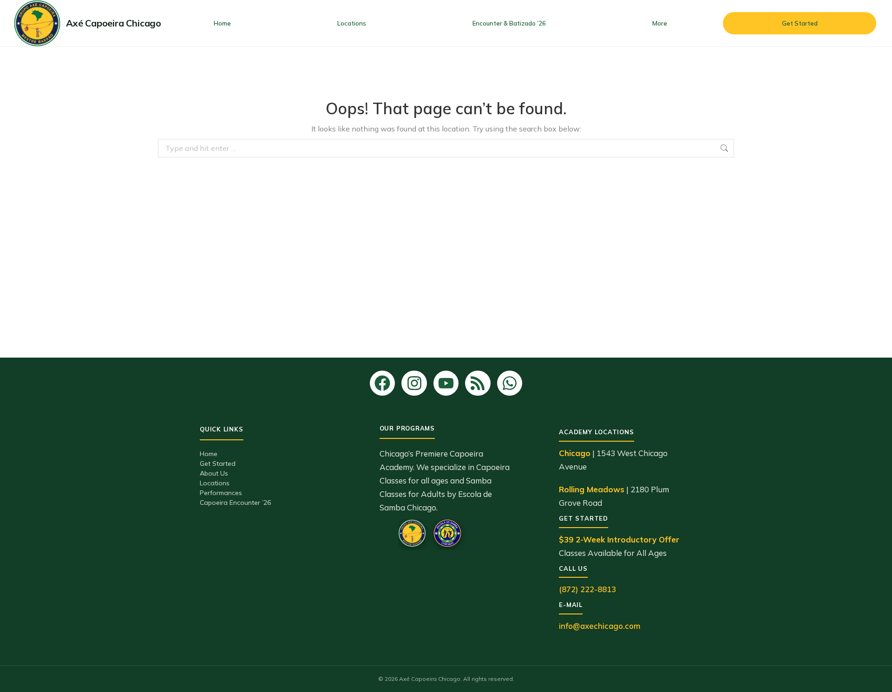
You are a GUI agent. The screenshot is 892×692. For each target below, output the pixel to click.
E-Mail (571, 604)
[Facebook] (382, 383)
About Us (214, 473)
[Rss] (477, 383)
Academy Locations (596, 432)
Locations (215, 483)
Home (208, 454)
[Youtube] (446, 383)
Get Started (218, 463)
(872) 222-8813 (587, 589)
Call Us (573, 568)
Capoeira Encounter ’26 (235, 502)
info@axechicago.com (599, 626)
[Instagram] (413, 383)
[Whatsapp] (509, 383)
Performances (221, 493)
